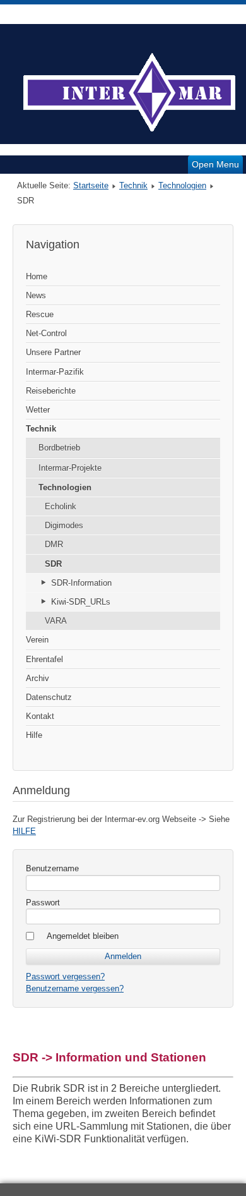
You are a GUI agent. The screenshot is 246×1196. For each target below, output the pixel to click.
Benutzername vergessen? (75, 988)
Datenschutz (49, 697)
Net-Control (46, 333)
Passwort (43, 902)
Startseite (90, 185)
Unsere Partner (53, 352)
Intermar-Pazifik (55, 372)
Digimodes (64, 525)
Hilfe (34, 735)
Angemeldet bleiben (83, 936)
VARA (56, 620)
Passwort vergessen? (65, 976)
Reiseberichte (51, 391)
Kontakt (40, 716)
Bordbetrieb (59, 447)
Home (36, 276)
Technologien (182, 185)
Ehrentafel (44, 659)
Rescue (40, 314)
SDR (53, 564)
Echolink (60, 506)
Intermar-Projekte (70, 468)
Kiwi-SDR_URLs (80, 602)
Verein (37, 639)
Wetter (38, 409)
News (36, 295)
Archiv (37, 678)
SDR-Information (81, 583)
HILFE (24, 831)
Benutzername (52, 868)
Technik (133, 185)
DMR (54, 544)
